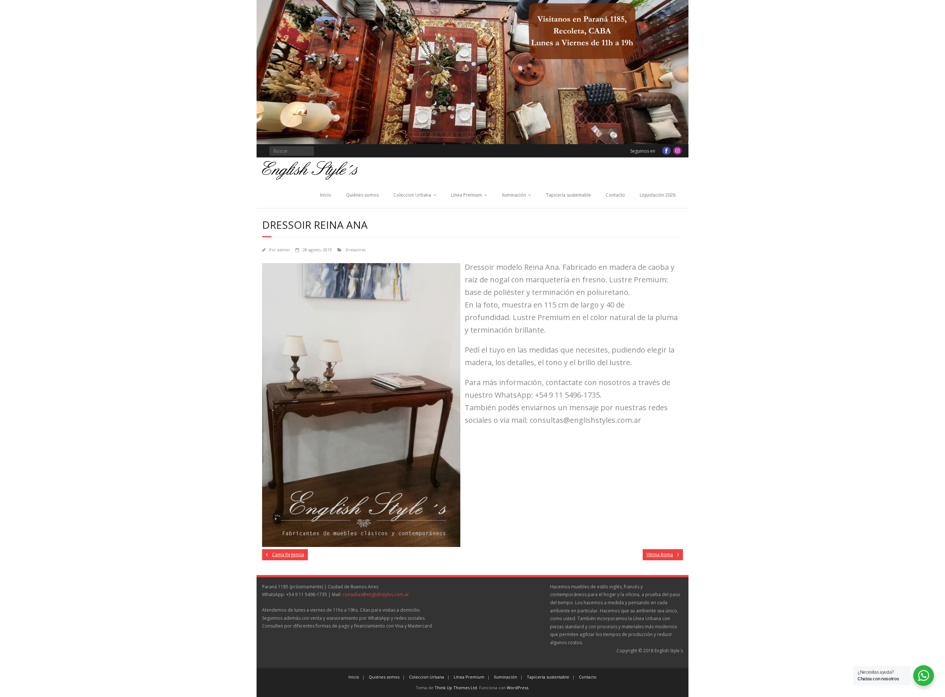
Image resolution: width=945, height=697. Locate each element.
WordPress (517, 687)
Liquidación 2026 (658, 195)
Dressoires (355, 249)
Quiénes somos (362, 195)
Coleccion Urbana (412, 195)
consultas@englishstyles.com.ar (376, 594)
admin (283, 249)
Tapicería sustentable (568, 195)
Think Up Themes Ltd (455, 687)
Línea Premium (466, 195)
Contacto (615, 195)
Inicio (325, 195)
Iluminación (514, 195)
